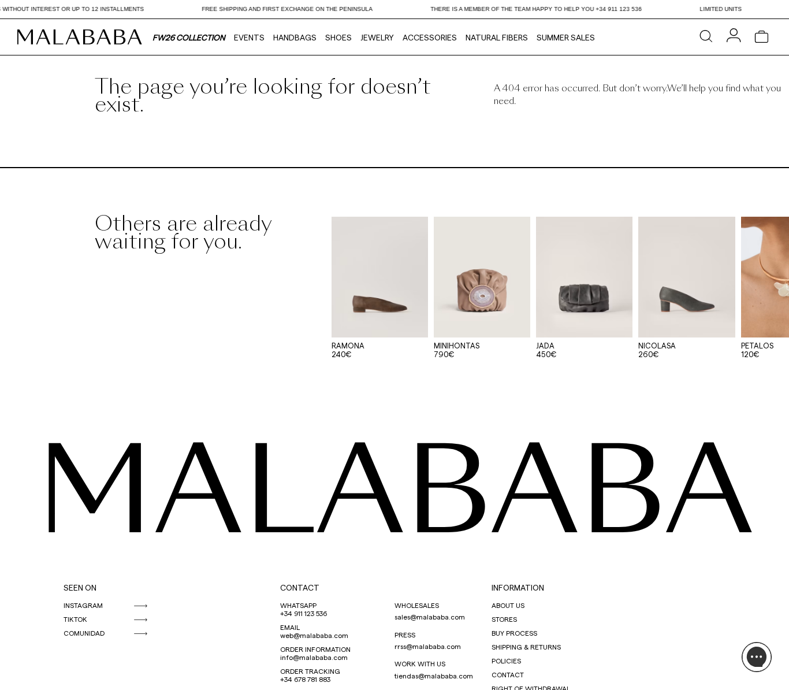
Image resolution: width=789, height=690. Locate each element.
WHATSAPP (298, 605)
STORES (504, 619)
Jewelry (377, 37)
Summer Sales (566, 37)
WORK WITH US (419, 663)
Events (249, 37)
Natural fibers (497, 37)
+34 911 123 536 (303, 613)
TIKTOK (75, 619)
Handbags (295, 37)
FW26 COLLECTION (188, 37)
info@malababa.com (314, 657)
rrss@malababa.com (427, 646)
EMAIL (290, 627)
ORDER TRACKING (310, 671)
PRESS (404, 634)
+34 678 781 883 (305, 679)
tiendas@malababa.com (433, 676)
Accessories (430, 37)
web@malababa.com (314, 635)
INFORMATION (518, 587)
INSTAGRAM (83, 605)
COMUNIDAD (84, 633)
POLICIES (506, 660)
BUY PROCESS (514, 633)
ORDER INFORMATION (315, 649)
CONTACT (299, 587)
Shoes (338, 37)
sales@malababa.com (429, 617)
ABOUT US (508, 605)
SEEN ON (80, 587)
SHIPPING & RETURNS (526, 647)
